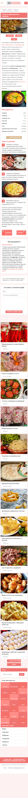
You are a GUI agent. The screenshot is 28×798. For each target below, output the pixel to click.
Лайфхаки (5, 735)
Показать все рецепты (15, 660)
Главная (4, 9)
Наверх (14, 664)
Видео (4, 729)
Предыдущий (8, 232)
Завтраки (5, 543)
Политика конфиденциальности (16, 768)
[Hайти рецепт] (26, 3)
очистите (22, 82)
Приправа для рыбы (7, 131)
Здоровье (5, 732)
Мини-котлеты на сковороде (12, 595)
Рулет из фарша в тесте (10, 373)
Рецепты (10, 9)
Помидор (4, 115)
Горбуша (4, 113)
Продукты (5, 742)
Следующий (20, 232)
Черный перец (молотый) (9, 128)
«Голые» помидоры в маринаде (13, 401)
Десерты (5, 656)
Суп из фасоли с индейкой (11, 568)
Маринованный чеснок (10, 428)
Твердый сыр (6, 118)
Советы (4, 745)
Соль (3, 126)
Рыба (14, 39)
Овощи (19, 35)
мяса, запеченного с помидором (12, 45)
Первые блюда (7, 570)
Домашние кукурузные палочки (13, 511)
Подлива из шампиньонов (11, 456)
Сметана (4, 121)
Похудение (5, 738)
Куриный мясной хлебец (10, 483)
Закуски (16, 9)
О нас (4, 768)
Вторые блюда (7, 376)
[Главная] (14, 3)
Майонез (4, 123)
